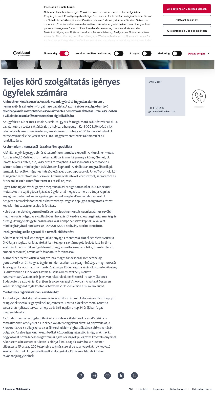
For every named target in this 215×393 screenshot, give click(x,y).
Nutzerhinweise (178, 389)
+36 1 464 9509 (156, 108)
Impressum (158, 389)
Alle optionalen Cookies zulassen (187, 8)
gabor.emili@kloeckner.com (161, 111)
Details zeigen (196, 53)
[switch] (118, 53)
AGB (131, 389)
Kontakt (143, 389)
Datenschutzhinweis (202, 389)
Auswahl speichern (187, 19)
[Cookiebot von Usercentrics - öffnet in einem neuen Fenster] (21, 53)
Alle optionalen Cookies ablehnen (187, 30)
